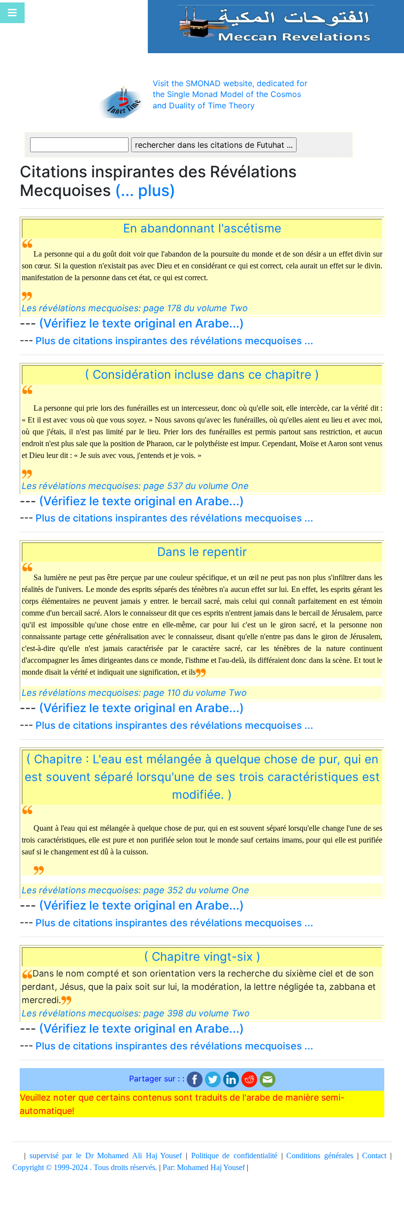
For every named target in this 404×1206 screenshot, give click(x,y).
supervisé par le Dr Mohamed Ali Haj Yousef (106, 1155)
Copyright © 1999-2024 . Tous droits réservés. (84, 1167)
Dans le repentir (202, 552)
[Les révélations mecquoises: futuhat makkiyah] (275, 23)
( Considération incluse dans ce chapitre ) (202, 374)
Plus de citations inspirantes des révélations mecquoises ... (174, 341)
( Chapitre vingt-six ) (202, 956)
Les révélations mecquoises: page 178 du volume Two (135, 308)
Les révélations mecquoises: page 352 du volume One (135, 890)
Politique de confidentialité (234, 1155)
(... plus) (145, 190)
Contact (374, 1155)
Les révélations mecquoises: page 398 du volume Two (136, 1013)
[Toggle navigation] (12, 12)
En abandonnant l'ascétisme (202, 228)
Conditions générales (319, 1155)
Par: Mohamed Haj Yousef (204, 1167)
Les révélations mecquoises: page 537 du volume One (135, 486)
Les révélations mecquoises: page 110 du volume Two (134, 692)
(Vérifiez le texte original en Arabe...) (141, 323)
